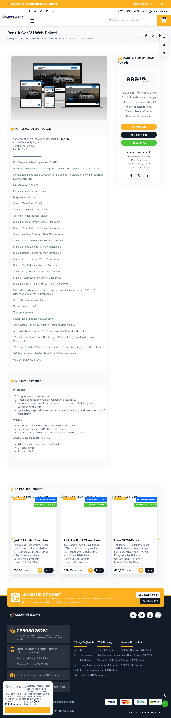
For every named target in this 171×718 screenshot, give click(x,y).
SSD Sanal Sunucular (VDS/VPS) (132, 650)
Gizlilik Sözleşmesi (83, 655)
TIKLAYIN (64, 138)
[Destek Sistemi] (129, 11)
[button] (32, 21)
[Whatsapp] (165, 703)
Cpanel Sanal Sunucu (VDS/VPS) (132, 655)
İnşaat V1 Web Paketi (76, 540)
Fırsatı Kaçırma (139, 3)
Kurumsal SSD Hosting (108, 665)
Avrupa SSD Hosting (107, 670)
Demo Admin (140, 134)
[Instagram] (41, 11)
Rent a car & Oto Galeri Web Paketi (48, 38)
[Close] (162, 3)
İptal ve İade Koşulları (84, 665)
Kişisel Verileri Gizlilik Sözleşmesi (85, 675)
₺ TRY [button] (121, 11)
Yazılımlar (24, 38)
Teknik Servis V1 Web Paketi (130, 540)
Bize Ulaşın (151, 600)
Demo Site (140, 126)
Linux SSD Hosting (106, 650)
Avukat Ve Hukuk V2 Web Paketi (32, 540)
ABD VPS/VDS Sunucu (131, 665)
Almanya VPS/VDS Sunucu (132, 660)
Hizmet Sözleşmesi (83, 660)
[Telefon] (47, 11)
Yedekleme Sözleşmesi (85, 670)
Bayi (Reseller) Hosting (108, 655)
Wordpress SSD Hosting (109, 660)
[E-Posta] (53, 11)
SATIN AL (140, 142)
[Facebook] (29, 11)
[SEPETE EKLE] (40, 570)
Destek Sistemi (149, 594)
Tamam (29, 710)
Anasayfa (11, 38)
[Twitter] (35, 11)
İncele (49, 570)
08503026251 (32, 631)
